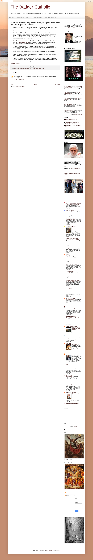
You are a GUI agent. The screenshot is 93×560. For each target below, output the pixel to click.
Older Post (57, 84)
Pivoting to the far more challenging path (73, 248)
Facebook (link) (20, 17)
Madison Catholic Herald (71, 364)
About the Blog (74, 344)
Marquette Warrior (69, 354)
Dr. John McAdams (75, 355)
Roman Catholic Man (70, 288)
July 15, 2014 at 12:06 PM (19, 79)
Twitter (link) (28, 17)
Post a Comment (15, 81)
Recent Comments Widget (78, 114)
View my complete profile (69, 45)
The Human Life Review (71, 218)
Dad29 (67, 254)
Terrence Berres (67, 86)
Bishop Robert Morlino (18, 68)
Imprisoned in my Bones (71, 392)
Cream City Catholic (70, 335)
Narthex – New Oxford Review (72, 238)
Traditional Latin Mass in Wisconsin (72, 123)
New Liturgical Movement (75, 168)
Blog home (11, 17)
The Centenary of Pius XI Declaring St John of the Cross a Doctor (76, 228)
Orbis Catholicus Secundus (71, 326)
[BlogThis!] (31, 67)
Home (35, 84)
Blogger (58, 550)
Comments (68, 495)
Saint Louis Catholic (70, 210)
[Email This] (29, 67)
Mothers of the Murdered (70, 219)
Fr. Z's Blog (68, 307)
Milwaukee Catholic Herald (71, 263)
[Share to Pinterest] (35, 67)
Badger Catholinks (38, 17)
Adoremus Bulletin (70, 279)
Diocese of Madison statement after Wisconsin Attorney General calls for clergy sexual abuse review (73, 367)
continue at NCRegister (15, 63)
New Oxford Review (70, 271)
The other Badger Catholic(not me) (72, 122)
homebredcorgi (49, 550)
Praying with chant (69, 376)
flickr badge (75, 426)
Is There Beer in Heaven (70, 120)
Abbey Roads (68, 343)
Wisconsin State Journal (24, 42)
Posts (67, 492)
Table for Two (68, 272)
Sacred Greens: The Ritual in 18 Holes (73, 239)
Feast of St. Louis (69, 211)
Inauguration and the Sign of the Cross (73, 385)
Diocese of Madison (25, 68)
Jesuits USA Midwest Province (72, 403)
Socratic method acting (70, 299)
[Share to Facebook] (33, 67)
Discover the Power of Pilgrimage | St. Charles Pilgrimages (76, 328)
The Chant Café (69, 375)
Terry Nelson (16, 74)
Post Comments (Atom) (20, 86)
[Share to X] (32, 67)
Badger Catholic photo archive (71, 119)
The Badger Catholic (30, 7)
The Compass (69, 247)
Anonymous (66, 92)
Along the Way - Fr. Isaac (71, 384)
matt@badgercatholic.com (72, 27)
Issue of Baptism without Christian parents (36, 68)
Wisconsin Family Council (71, 316)
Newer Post (13, 84)
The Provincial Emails (70, 298)
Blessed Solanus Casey (76, 393)
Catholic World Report (70, 202)
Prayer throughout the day (50, 17)
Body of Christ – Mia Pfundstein (71, 264)
